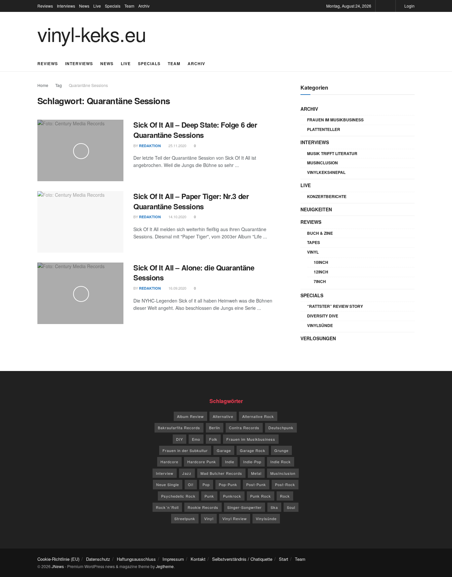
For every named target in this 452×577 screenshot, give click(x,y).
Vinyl (313, 252)
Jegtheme (165, 566)
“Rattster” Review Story (335, 306)
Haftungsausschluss (136, 559)
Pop (206, 484)
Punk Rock (260, 496)
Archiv (144, 6)
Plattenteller (323, 129)
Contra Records (244, 427)
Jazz (187, 473)
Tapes (313, 242)
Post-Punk (256, 484)
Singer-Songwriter (244, 507)
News (84, 6)
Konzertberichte (326, 196)
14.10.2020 (176, 216)
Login (409, 6)
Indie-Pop (252, 461)
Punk (209, 496)
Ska (274, 507)
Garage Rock (252, 450)
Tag (58, 85)
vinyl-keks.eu (91, 33)
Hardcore (169, 461)
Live (97, 6)
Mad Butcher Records (221, 473)
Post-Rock (285, 484)
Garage (224, 450)
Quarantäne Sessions (88, 85)
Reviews (45, 6)
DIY (179, 439)
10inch (321, 262)
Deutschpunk (281, 427)
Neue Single (167, 484)
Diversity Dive (322, 316)
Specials (112, 6)
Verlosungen (318, 338)
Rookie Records (203, 507)
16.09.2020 (176, 288)
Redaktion (150, 145)
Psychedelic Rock (178, 496)
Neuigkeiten (316, 209)
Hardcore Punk (201, 461)
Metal (256, 473)
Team (129, 6)
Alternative (223, 416)
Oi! (191, 484)
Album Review (190, 416)
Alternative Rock (258, 416)
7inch (320, 281)
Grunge (281, 450)
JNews (58, 566)
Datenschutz (98, 559)
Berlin (214, 427)
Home (42, 85)
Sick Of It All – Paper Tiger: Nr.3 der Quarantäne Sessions (191, 201)
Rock (285, 496)
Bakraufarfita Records (179, 427)
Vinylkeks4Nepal (326, 172)
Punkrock (232, 496)
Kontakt (198, 559)
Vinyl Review (234, 518)
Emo (196, 439)
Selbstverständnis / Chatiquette (242, 559)
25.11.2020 (176, 145)
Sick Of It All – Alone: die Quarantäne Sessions (193, 272)
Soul (291, 507)
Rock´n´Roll (167, 507)
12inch (321, 272)
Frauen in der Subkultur (185, 450)
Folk (213, 439)
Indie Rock (280, 461)
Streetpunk (184, 518)
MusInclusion (322, 163)
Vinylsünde (320, 325)
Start (283, 559)
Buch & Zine (320, 233)
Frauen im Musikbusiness (335, 120)
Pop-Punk (228, 484)
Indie (229, 461)
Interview (164, 473)
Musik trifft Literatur (332, 153)
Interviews (66, 6)
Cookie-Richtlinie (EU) (58, 559)
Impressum (173, 559)
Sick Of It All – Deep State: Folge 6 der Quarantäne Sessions (195, 129)
